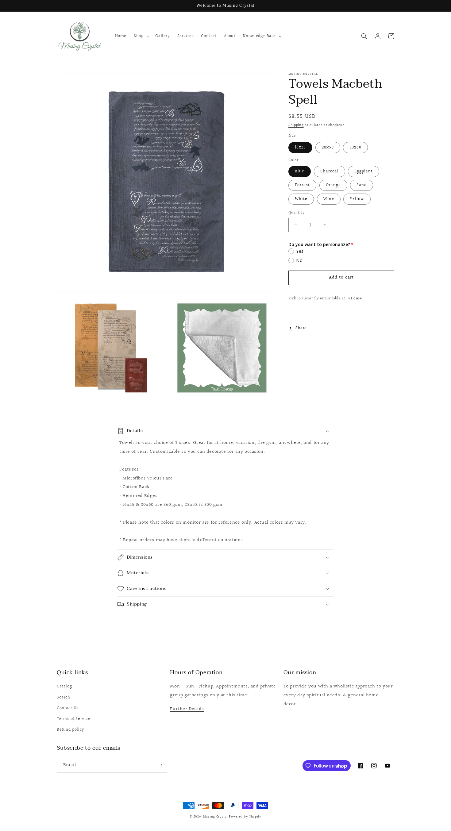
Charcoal (329, 171)
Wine (328, 199)
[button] (141, 36)
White (301, 199)
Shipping (296, 125)
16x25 (300, 147)
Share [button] (301, 328)
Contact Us (68, 708)
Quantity (296, 213)
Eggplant (363, 171)
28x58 (328, 147)
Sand (362, 185)
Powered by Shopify (245, 816)
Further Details (187, 709)
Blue (299, 171)
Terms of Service (73, 719)
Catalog (64, 686)
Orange (333, 185)
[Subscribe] (160, 765)
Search (63, 697)
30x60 (355, 147)
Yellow (357, 199)
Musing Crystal (215, 816)
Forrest (302, 185)
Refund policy (70, 729)
